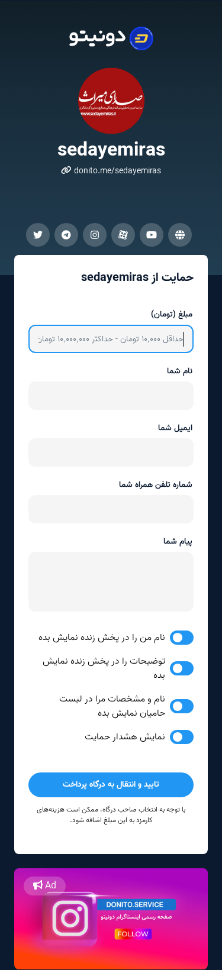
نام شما (179, 371)
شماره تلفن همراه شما (155, 484)
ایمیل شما (175, 428)
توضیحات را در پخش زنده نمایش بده (104, 668)
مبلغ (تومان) (171, 314)
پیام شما (177, 541)
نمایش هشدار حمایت (125, 737)
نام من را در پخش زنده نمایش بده (101, 637)
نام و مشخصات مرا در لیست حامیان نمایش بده (112, 706)
